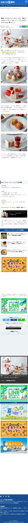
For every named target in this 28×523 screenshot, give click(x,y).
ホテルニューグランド (18, 50)
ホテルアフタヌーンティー (13, 333)
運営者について (3, 501)
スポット (25, 5)
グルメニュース (5, 333)
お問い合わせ (20, 501)
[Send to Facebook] (23, 27)
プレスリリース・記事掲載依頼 (12, 502)
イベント (19, 5)
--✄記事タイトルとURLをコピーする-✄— (7, 27)
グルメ (14, 5)
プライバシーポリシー (12, 501)
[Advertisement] (14, 12)
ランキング (8, 5)
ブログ (3, 5)
